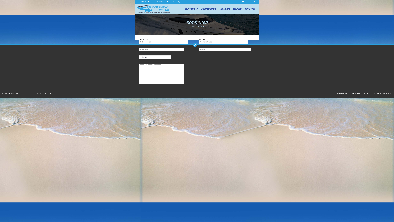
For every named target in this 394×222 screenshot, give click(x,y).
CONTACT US (250, 9)
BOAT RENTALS (191, 9)
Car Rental (224, 9)
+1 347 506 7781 (159, 2)
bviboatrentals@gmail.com (177, 2)
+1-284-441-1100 (145, 2)
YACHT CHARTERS (208, 9)
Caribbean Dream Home (45, 94)
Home (192, 26)
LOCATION (237, 9)
